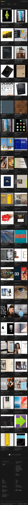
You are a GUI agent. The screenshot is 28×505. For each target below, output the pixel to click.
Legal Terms (2, 501)
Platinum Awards (18, 475)
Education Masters (4, 491)
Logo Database (17, 471)
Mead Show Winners (4, 496)
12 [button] (18, 454)
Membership (17, 481)
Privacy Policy (7, 501)
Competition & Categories (19, 462)
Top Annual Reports (4, 495)
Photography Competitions (19, 468)
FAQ (16, 482)
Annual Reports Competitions (5, 494)
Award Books (3, 481)
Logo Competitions (18, 470)
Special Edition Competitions (19, 469)
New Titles (3, 480)
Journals (3, 482)
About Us (17, 480)
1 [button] (9, 454)
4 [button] (13, 454)
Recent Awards (17, 474)
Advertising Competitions (18, 467)
